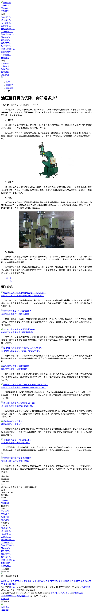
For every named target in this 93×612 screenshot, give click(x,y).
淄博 (5, 584)
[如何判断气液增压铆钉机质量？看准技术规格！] (22, 348)
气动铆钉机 (6, 17)
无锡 (56, 581)
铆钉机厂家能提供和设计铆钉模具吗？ (17, 332)
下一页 (9, 281)
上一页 (9, 278)
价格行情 (5, 69)
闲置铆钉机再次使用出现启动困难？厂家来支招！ (22, 296)
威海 (14, 584)
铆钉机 (12, 587)
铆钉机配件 (6, 52)
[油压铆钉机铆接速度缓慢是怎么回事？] (18, 403)
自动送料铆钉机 (8, 29)
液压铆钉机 (6, 23)
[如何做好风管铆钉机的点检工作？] (16, 440)
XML (27, 596)
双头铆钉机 (6, 40)
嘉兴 (43, 581)
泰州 (69, 581)
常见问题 (5, 72)
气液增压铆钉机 (8, 34)
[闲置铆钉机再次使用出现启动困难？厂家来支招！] (23, 293)
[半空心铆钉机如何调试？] (12, 421)
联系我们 (5, 75)
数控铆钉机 (6, 46)
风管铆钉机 (6, 37)
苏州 (47, 581)
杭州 (30, 581)
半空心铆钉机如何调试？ (11, 424)
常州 (60, 581)
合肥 (74, 581)
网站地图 (21, 596)
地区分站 (5, 581)
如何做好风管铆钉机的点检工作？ (15, 443)
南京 (52, 581)
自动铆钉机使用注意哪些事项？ (14, 369)
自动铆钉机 (6, 43)
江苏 (17, 581)
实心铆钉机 (6, 26)
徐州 (65, 581)
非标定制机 (6, 55)
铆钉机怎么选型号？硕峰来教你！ (15, 314)
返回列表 (5, 477)
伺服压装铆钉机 (8, 49)
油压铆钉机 (6, 20)
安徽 (26, 581)
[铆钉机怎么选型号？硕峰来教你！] (16, 311)
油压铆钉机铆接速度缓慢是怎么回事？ (17, 406)
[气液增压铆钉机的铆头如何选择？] (16, 458)
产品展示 (5, 11)
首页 (8, 82)
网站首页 (5, 5)
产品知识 (5, 66)
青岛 (82, 581)
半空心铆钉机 (7, 32)
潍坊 (87, 581)
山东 (21, 581)
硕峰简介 (5, 8)
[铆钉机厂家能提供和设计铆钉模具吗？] (18, 329)
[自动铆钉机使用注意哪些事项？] (15, 366)
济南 (78, 581)
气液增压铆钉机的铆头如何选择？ (15, 461)
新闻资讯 (5, 58)
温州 (34, 581)
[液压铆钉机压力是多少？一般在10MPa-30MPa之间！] (24, 385)
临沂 (10, 584)
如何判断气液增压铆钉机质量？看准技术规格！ (21, 351)
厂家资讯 (5, 64)
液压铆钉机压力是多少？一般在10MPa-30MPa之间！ (23, 388)
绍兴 (39, 581)
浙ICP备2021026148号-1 (61, 593)
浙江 (13, 581)
